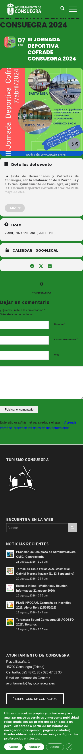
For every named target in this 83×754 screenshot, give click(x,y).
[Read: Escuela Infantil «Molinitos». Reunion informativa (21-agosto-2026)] (10, 588)
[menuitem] (60, 9)
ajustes (34, 738)
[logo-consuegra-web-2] (34, 9)
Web (56, 354)
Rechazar (34, 746)
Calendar (22, 251)
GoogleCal (46, 251)
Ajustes (55, 746)
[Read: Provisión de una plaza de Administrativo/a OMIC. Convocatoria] (10, 554)
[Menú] (71, 9)
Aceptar (13, 746)
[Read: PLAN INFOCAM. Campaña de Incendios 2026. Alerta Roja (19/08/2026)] (10, 605)
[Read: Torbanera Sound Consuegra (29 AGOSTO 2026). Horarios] (10, 622)
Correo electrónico (66, 339)
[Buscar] (60, 9)
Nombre (59, 324)
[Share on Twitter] (41, 265)
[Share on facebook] (32, 265)
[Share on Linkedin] (50, 265)
